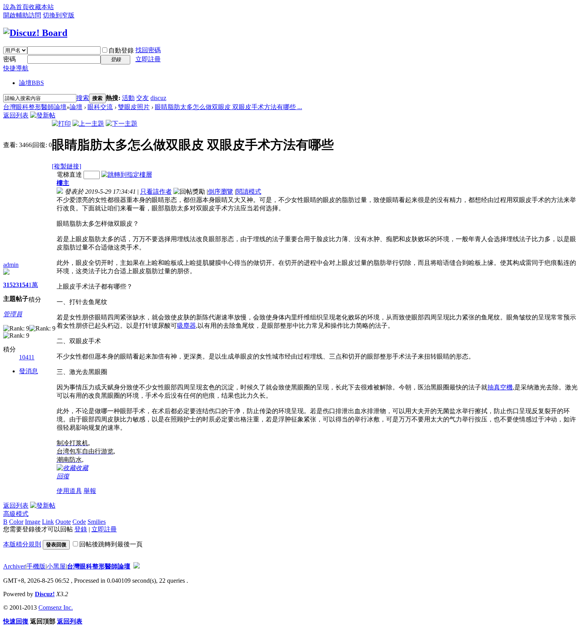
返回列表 (16, 115)
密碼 (9, 59)
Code (79, 521)
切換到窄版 (58, 15)
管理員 (12, 314)
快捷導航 (16, 68)
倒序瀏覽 (220, 191)
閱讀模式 (248, 191)
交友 (142, 97)
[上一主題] (88, 123)
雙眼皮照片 (134, 107)
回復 (63, 476)
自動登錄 (121, 50)
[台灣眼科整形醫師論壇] (35, 33)
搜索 (82, 97)
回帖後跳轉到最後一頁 (111, 544)
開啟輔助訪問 (22, 15)
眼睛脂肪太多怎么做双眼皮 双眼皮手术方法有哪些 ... (228, 107)
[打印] (61, 123)
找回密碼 (148, 50)
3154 (22, 284)
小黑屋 (56, 566)
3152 (9, 284)
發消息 (28, 371)
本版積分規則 (22, 544)
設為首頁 (16, 7)
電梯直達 (69, 174)
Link (48, 521)
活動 (128, 97)
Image (32, 521)
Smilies (96, 521)
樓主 (63, 182)
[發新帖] (42, 115)
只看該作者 (156, 191)
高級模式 (16, 513)
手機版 (36, 566)
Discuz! (45, 594)
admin (11, 264)
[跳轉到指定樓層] (126, 174)
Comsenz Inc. (55, 607)
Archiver (14, 566)
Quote (63, 521)
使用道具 (69, 490)
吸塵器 (186, 325)
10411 (26, 357)
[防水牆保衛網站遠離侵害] (136, 566)
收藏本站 (41, 7)
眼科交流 (100, 107)
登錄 (80, 529)
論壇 (31, 82)
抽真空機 (500, 387)
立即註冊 (148, 59)
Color (16, 521)
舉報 (90, 490)
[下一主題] (121, 123)
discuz (158, 97)
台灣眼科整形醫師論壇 (35, 107)
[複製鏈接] (66, 166)
